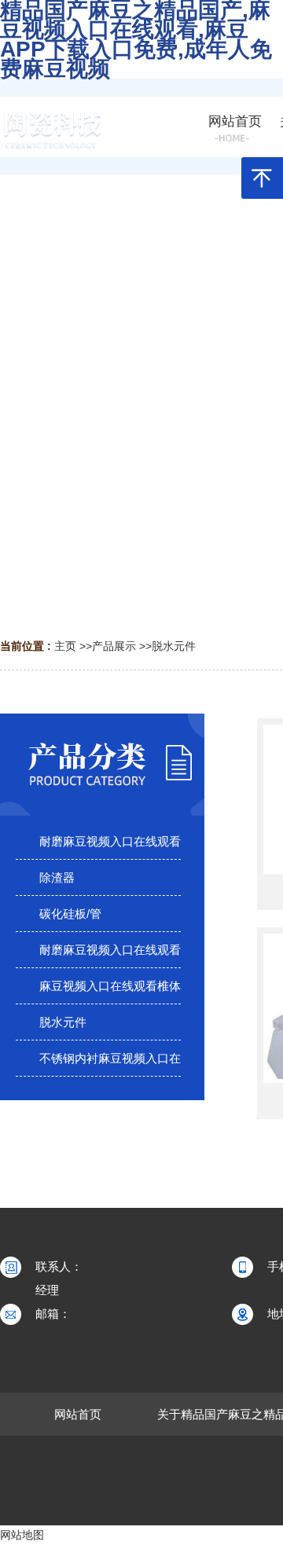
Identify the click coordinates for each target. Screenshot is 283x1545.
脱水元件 (174, 646)
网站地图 (22, 1534)
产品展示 (114, 646)
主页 (65, 646)
